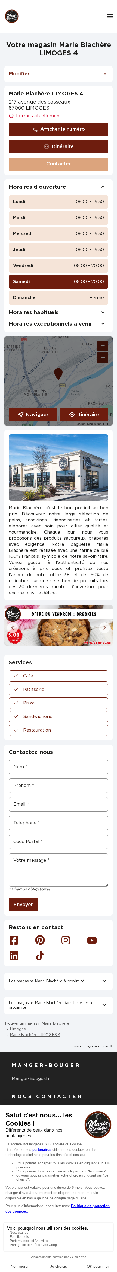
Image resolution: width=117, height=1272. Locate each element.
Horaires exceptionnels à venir (50, 324)
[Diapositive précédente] (12, 627)
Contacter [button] (58, 164)
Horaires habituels (34, 312)
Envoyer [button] (23, 904)
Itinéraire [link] (63, 146)
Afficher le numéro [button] (62, 129)
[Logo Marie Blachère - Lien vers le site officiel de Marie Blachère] (11, 16)
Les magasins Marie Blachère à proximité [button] (47, 981)
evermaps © (102, 1046)
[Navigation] (110, 16)
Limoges (18, 1029)
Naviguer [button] (37, 414)
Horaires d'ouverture (37, 187)
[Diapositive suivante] (104, 627)
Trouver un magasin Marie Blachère (36, 1024)
